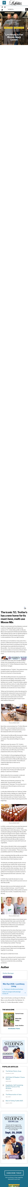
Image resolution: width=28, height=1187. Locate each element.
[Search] (26, 9)
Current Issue (19, 1013)
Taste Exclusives (19, 27)
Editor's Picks (8, 27)
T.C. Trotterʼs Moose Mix (11, 1002)
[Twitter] (2, 10)
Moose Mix (11, 1000)
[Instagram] (5, 7)
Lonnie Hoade (8, 998)
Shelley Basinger (8, 973)
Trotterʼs (21, 1002)
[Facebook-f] (2, 7)
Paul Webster (18, 1000)
